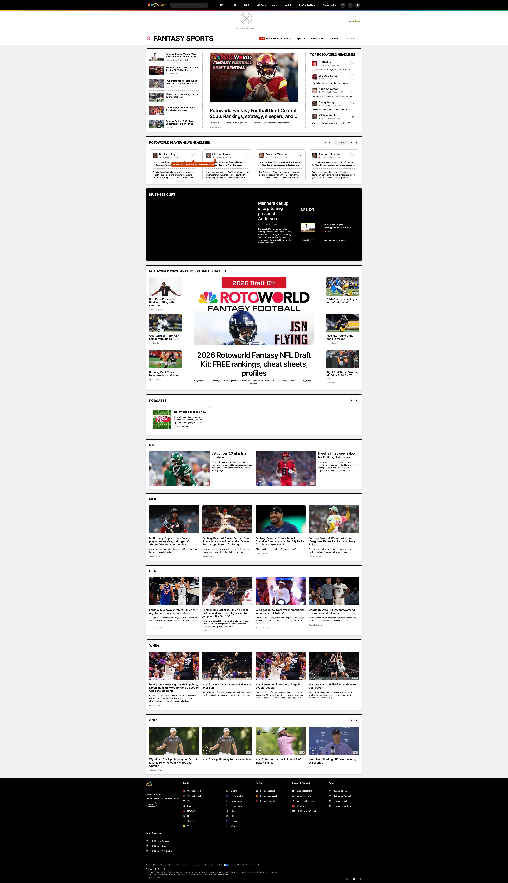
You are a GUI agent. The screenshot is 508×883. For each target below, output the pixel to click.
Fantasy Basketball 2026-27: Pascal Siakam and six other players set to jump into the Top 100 (225, 613)
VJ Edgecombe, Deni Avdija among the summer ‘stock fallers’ (280, 611)
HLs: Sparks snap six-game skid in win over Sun (226, 686)
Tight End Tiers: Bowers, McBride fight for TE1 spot (342, 375)
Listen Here (180, 426)
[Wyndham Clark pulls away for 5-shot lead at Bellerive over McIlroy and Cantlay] (174, 741)
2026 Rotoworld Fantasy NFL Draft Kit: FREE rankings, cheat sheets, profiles (254, 364)
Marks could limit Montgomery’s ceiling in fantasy (182, 95)
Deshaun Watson (276, 154)
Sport (300, 38)
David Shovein (171, 87)
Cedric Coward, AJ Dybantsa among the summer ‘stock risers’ (332, 611)
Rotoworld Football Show (190, 411)
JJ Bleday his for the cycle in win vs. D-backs (331, 70)
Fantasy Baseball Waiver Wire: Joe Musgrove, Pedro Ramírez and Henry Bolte (332, 541)
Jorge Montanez (208, 556)
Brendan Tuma (154, 556)
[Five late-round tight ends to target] (342, 323)
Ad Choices (206, 865)
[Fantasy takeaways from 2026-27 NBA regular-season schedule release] (174, 591)
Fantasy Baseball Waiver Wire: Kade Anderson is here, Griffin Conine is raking (181, 55)
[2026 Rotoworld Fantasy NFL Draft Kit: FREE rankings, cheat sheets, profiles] (254, 311)
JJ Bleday (325, 62)
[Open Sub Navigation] (226, 5)
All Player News (340, 143)
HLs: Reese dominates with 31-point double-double (279, 686)
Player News (317, 38)
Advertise (149, 865)
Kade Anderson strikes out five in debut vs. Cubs (332, 96)
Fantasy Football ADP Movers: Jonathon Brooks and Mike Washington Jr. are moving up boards (181, 122)
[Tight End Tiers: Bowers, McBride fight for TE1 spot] (342, 359)
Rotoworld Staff (215, 127)
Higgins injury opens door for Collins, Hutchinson (337, 455)
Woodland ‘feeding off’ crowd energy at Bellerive (332, 761)
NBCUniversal (160, 869)
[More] (343, 5)
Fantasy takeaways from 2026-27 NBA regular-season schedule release (173, 611)
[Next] (357, 142)
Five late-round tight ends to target (339, 337)
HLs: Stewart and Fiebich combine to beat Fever (332, 686)
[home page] (157, 5)
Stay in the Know (153, 794)
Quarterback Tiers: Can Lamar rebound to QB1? (164, 337)
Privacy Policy (217, 865)
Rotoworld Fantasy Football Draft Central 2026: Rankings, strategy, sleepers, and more (253, 113)
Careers (157, 865)
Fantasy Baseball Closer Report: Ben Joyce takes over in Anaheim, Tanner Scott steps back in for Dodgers (225, 541)
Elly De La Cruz (328, 75)
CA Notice (246, 865)
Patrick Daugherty (156, 310)
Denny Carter (331, 343)
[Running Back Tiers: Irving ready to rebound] (165, 359)
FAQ (177, 865)
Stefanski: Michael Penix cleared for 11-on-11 (331, 123)
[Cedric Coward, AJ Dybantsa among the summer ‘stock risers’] (334, 591)
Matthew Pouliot (315, 556)
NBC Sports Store (186, 865)
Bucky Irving (327, 102)
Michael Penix (327, 115)
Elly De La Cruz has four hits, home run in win (331, 83)
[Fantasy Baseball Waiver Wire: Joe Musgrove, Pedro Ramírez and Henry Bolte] (334, 519)
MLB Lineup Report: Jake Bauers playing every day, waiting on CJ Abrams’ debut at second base (170, 541)
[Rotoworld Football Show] (162, 419)
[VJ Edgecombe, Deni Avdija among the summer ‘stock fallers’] (281, 591)
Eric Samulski (183, 60)
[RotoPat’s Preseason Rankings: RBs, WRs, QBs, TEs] (165, 286)
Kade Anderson (328, 89)
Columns (351, 38)
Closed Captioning (167, 865)
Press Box (197, 865)
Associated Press (155, 705)
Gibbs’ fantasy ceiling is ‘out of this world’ (341, 301)
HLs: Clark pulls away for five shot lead (227, 759)
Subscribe (151, 804)
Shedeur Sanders (330, 154)
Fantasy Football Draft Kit (275, 38)
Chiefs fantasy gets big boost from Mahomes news (180, 109)
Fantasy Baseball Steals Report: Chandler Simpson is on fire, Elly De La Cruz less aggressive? (280, 541)
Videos (335, 38)
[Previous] (351, 142)
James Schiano (171, 60)
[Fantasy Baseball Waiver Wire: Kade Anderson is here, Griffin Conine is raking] (156, 57)
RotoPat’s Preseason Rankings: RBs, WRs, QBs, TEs (162, 302)
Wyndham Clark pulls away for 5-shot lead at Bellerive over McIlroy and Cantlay (173, 762)
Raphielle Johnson (156, 628)
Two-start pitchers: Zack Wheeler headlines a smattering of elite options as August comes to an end (182, 82)
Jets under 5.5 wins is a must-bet (229, 455)
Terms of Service (258, 865)
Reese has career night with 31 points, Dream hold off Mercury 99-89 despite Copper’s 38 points (174, 687)
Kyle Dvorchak (171, 127)
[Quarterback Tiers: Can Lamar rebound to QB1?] (165, 323)
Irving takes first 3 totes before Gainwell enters (332, 109)
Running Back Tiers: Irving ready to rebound (164, 374)
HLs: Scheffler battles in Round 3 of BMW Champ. (278, 761)
